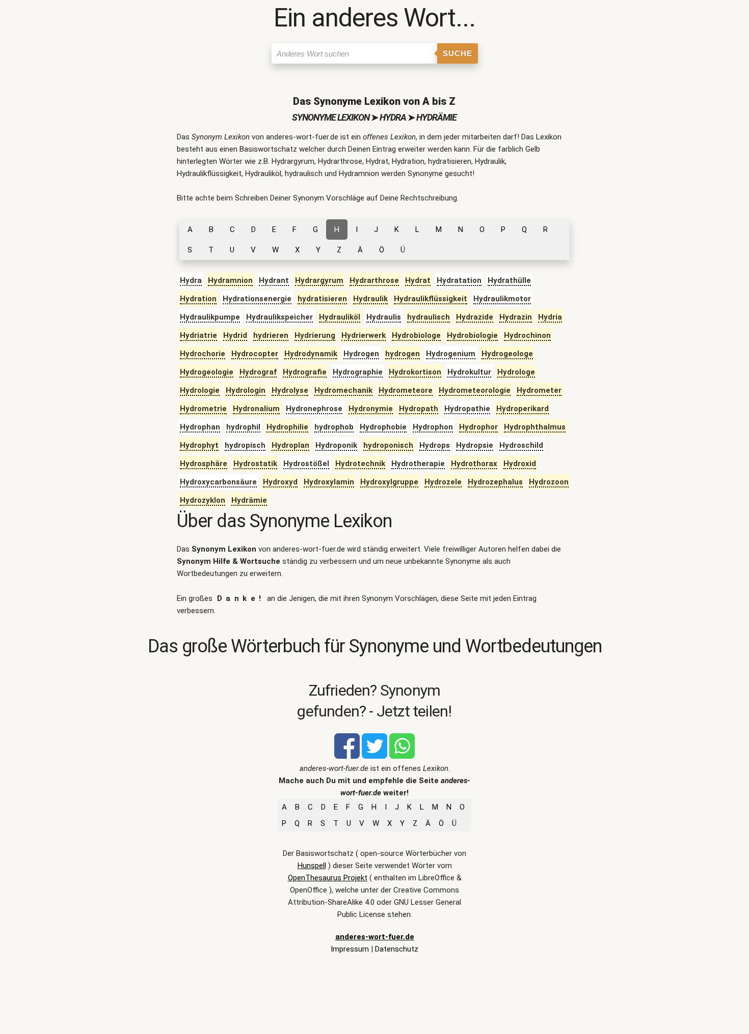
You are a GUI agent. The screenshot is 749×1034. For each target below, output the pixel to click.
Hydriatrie (198, 335)
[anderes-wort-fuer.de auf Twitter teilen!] (374, 756)
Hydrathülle (509, 280)
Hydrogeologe (507, 353)
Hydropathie (467, 408)
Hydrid (235, 335)
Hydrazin (515, 317)
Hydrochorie (202, 353)
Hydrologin (245, 390)
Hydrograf (258, 372)
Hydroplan (290, 445)
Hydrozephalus (495, 481)
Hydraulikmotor (502, 298)
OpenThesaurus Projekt (327, 877)
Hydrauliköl (339, 317)
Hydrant (274, 280)
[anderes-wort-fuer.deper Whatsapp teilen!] (402, 756)
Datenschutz (396, 949)
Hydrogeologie (206, 372)
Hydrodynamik (310, 353)
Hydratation (459, 280)
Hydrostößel (306, 463)
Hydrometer (539, 390)
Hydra (191, 280)
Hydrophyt (199, 445)
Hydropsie (474, 445)
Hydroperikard (522, 408)
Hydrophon (433, 427)
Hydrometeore (406, 390)
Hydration (198, 298)
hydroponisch (388, 445)
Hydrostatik (255, 463)
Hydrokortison (415, 372)
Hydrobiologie (472, 335)
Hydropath (418, 408)
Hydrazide (474, 317)
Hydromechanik (343, 390)
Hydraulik (370, 298)
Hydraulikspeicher (279, 317)
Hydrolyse (290, 390)
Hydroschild (521, 445)
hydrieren (270, 335)
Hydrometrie (203, 408)
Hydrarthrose (374, 280)
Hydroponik (336, 445)
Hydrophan (200, 427)
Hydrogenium (450, 353)
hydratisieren (322, 298)
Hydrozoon (549, 481)
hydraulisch (428, 317)
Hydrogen (361, 353)
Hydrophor (478, 427)
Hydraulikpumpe (210, 317)
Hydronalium (256, 408)
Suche (457, 53)
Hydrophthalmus (535, 427)
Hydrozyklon (202, 500)
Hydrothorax (474, 463)
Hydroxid (519, 463)
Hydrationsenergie (257, 298)
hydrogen (402, 353)
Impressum (350, 949)
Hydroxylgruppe (389, 481)
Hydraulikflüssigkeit (430, 298)
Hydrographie (358, 372)
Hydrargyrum (319, 280)
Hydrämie (249, 500)
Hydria (550, 317)
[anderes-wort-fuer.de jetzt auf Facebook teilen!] (347, 756)
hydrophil (243, 427)
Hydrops (434, 445)
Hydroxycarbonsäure (218, 481)
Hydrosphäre (203, 463)
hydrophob (334, 427)
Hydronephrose (314, 408)
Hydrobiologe (416, 335)
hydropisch (245, 445)
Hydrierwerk (363, 335)
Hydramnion (230, 280)
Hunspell (312, 865)
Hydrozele (443, 481)
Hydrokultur (469, 372)
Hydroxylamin (329, 481)
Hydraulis (383, 317)
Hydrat (418, 280)
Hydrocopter (254, 353)
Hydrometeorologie (475, 390)
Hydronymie (371, 408)
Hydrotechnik (360, 463)
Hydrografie (305, 372)
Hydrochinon (527, 335)
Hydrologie (200, 390)
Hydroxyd (280, 481)
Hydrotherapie (418, 463)
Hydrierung (315, 335)
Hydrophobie (383, 427)
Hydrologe (516, 372)
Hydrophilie (287, 427)
